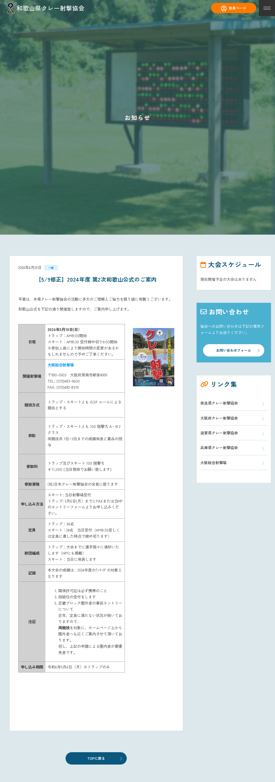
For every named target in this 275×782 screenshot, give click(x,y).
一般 (51, 268)
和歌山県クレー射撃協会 (51, 7)
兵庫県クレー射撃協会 (219, 447)
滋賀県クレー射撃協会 (219, 432)
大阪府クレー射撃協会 (219, 418)
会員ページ (237, 7)
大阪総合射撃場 (213, 462)
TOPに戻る (96, 758)
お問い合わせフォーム (233, 350)
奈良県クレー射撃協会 (219, 403)
